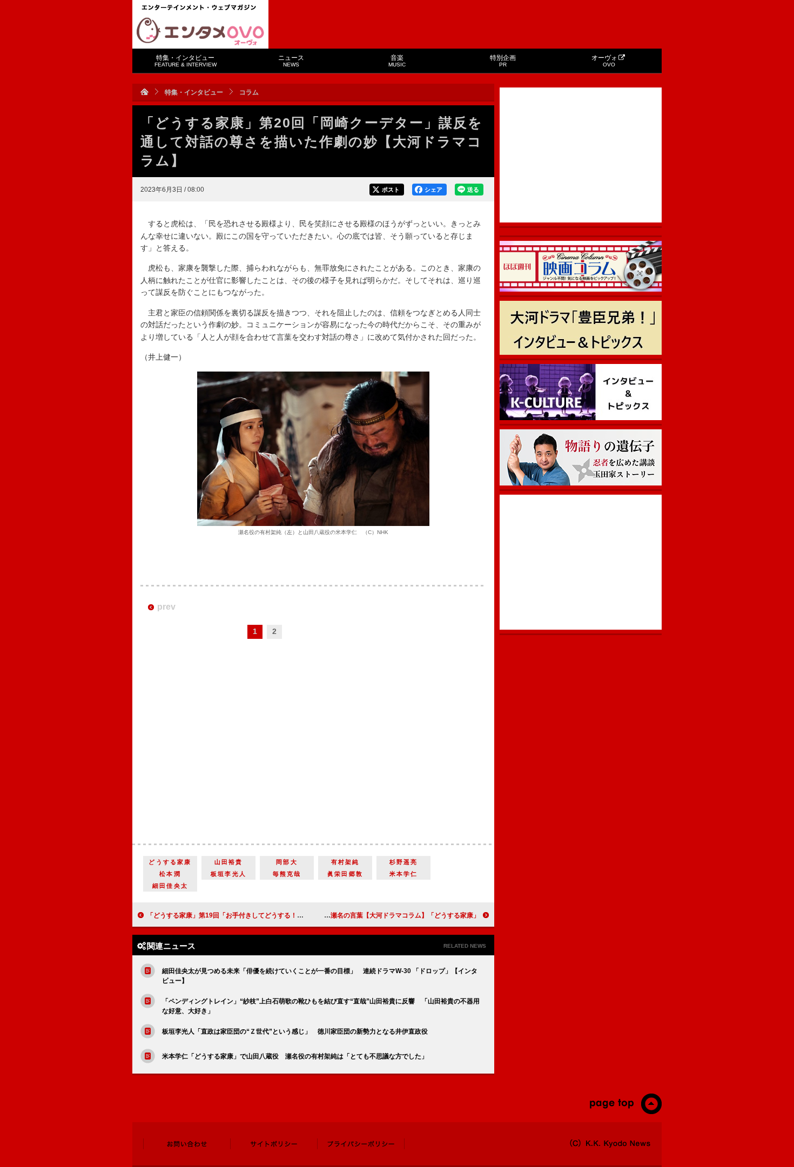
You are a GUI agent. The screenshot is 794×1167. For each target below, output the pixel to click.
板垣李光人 (228, 874)
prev (166, 606)
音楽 (397, 61)
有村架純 (345, 862)
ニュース (291, 61)
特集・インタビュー (185, 61)
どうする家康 (170, 862)
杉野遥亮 (403, 862)
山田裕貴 (228, 862)
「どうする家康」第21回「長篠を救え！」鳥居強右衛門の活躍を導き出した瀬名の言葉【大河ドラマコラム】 (320, 915)
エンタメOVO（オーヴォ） (200, 31)
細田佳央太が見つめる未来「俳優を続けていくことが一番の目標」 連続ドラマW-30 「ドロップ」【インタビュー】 (319, 975)
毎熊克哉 (287, 874)
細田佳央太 (170, 885)
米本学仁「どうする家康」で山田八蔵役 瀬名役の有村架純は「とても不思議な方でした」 (295, 1056)
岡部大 (287, 862)
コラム (249, 92)
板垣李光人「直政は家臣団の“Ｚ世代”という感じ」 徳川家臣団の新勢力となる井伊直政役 (295, 1031)
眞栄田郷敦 (345, 874)
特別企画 (503, 61)
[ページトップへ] (625, 1112)
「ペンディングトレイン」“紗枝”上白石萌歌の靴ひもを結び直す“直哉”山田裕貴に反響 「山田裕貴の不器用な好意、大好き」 (321, 1006)
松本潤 (170, 874)
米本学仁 (403, 874)
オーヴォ (604, 61)
